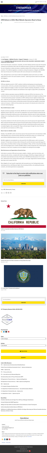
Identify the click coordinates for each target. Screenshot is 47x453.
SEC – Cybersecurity (5, 383)
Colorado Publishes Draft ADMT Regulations (9, 402)
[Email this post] (4, 193)
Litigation (7, 61)
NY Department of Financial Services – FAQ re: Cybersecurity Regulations (15, 381)
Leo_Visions (3, 56)
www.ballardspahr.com (23, 448)
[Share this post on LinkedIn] (10, 193)
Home (2, 15)
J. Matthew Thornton (13, 59)
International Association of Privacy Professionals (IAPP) (12, 376)
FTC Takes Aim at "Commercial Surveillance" (10, 288)
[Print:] (2, 193)
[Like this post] (8, 193)
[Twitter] (6, 332)
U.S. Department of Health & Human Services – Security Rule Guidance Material (17, 388)
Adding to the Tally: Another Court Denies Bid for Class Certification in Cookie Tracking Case (19, 404)
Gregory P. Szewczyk (23, 59)
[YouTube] (8, 332)
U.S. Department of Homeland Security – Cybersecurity (12, 391)
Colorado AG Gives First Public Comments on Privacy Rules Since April (16, 260)
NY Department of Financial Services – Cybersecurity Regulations (14, 379)
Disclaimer (3, 442)
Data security (8, 189)
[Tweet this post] (6, 193)
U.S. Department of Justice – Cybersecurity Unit (10, 393)
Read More (29, 436)
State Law (24, 61)
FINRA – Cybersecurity (5, 369)
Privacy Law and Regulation (15, 61)
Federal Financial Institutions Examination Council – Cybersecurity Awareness (16, 367)
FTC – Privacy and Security (6, 372)
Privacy (13, 189)
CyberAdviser (23, 7)
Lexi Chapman (5, 59)
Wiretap (12, 62)
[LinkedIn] (4, 332)
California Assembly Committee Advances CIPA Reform (12, 229)
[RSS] (1, 332)
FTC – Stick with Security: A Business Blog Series (10, 374)
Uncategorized (37, 61)
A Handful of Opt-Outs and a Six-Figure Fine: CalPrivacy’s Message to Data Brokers (17, 399)
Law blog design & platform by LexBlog (22, 450)
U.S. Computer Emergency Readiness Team (9, 386)
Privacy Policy (8, 442)
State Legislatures (30, 61)
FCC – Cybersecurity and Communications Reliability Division (13, 364)
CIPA (4, 189)
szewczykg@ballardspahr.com (8, 427)
